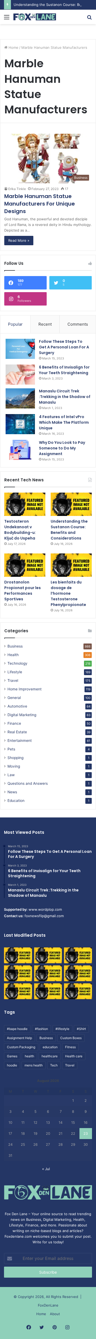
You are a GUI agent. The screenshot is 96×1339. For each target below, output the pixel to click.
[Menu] (6, 19)
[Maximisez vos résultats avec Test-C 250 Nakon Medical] (18, 991)
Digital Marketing (21, 715)
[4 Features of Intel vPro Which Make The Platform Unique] (20, 424)
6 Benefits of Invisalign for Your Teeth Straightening (64, 369)
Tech (54, 1065)
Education (16, 800)
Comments (77, 324)
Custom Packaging (21, 1047)
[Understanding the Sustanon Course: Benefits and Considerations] (71, 504)
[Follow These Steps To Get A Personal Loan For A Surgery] (20, 349)
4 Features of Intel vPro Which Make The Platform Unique (64, 422)
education (50, 1047)
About (55, 1314)
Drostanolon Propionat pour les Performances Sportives (22, 590)
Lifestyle (14, 672)
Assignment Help (19, 1038)
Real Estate (17, 732)
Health (13, 655)
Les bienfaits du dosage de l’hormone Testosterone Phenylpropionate (68, 593)
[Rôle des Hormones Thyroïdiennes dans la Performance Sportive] (48, 991)
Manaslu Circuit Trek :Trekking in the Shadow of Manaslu (64, 396)
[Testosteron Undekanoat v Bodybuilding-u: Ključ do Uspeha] (24, 504)
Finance (14, 723)
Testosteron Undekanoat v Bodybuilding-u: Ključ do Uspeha (20, 530)
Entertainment (19, 740)
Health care (73, 1056)
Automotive (17, 706)
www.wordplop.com (45, 909)
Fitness (70, 1047)
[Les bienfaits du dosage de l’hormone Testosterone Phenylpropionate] (71, 565)
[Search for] (89, 19)
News (12, 792)
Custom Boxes (71, 1038)
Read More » (18, 240)
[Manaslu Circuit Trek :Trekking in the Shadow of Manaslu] (20, 398)
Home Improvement (24, 689)
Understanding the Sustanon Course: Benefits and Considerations (69, 530)
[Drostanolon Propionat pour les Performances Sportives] (24, 565)
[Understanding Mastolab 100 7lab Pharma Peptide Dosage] (78, 991)
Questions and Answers (27, 783)
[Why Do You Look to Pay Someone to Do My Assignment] (20, 450)
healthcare (50, 1056)
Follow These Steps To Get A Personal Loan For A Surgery (64, 347)
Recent (45, 324)
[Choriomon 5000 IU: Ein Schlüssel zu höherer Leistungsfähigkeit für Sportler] (18, 955)
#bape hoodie (17, 1029)
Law (11, 775)
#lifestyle (62, 1029)
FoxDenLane (48, 1305)
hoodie (12, 1065)
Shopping (15, 758)
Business (15, 646)
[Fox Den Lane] (34, 16)
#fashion (41, 1029)
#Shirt (81, 1029)
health (29, 1056)
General (14, 697)
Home (12, 47)
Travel (12, 680)
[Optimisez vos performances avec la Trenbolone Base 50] (78, 973)
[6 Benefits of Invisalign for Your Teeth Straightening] (20, 374)
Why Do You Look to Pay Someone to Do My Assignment (62, 448)
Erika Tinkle (17, 189)
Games (12, 1056)
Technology (17, 663)
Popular (15, 324)
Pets (11, 749)
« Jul (46, 1169)
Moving (13, 766)
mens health (34, 1065)
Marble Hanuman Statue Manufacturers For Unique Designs (39, 203)
